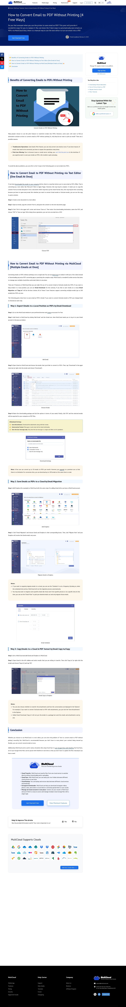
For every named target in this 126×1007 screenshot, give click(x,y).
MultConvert (64, 3)
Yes (65, 822)
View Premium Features (58, 803)
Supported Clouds (13, 995)
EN (99, 3)
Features (35, 3)
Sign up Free (101, 70)
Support (75, 3)
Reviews (68, 986)
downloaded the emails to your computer (27, 184)
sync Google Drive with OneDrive (64, 748)
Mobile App (11, 983)
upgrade (62, 469)
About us (68, 983)
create (49, 312)
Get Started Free (18, 38)
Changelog (41, 995)
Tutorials (40, 989)
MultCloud (55, 275)
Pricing (55, 3)
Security (10, 992)
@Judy (77, 37)
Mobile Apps (45, 3)
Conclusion (14, 66)
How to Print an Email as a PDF (97, 87)
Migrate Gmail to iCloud (95, 89)
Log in (81, 3)
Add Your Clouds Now (68, 867)
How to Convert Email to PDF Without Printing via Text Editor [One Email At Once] (35, 60)
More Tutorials (93, 92)
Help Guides (41, 986)
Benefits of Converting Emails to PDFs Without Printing (27, 57)
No (75, 822)
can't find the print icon (62, 152)
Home (11, 8)
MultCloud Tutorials (19, 8)
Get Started (88, 2)
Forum (40, 992)
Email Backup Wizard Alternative (97, 84)
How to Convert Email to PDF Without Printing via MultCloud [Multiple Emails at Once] (36, 63)
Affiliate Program (71, 989)
